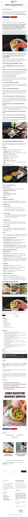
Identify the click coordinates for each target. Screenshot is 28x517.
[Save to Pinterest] (1, 259)
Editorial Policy (6, 496)
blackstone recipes (20, 435)
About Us (5, 494)
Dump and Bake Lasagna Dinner (9, 388)
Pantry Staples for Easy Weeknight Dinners (10, 385)
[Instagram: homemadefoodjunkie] (4, 356)
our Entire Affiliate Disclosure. (21, 14)
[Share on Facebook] (1, 258)
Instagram (22, 356)
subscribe (4, 463)
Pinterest (4, 364)
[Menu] (1, 2)
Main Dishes (3, 433)
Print (4, 315)
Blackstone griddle (10, 65)
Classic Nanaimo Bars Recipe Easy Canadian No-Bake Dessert (14, 387)
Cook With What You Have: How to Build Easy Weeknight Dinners (14, 384)
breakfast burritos (15, 437)
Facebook (25, 363)
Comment (24, 471)
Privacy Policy (6, 498)
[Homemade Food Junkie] (14, 1)
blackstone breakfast (9, 435)
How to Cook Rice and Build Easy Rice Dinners (11, 382)
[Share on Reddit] (1, 261)
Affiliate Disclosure (7, 499)
